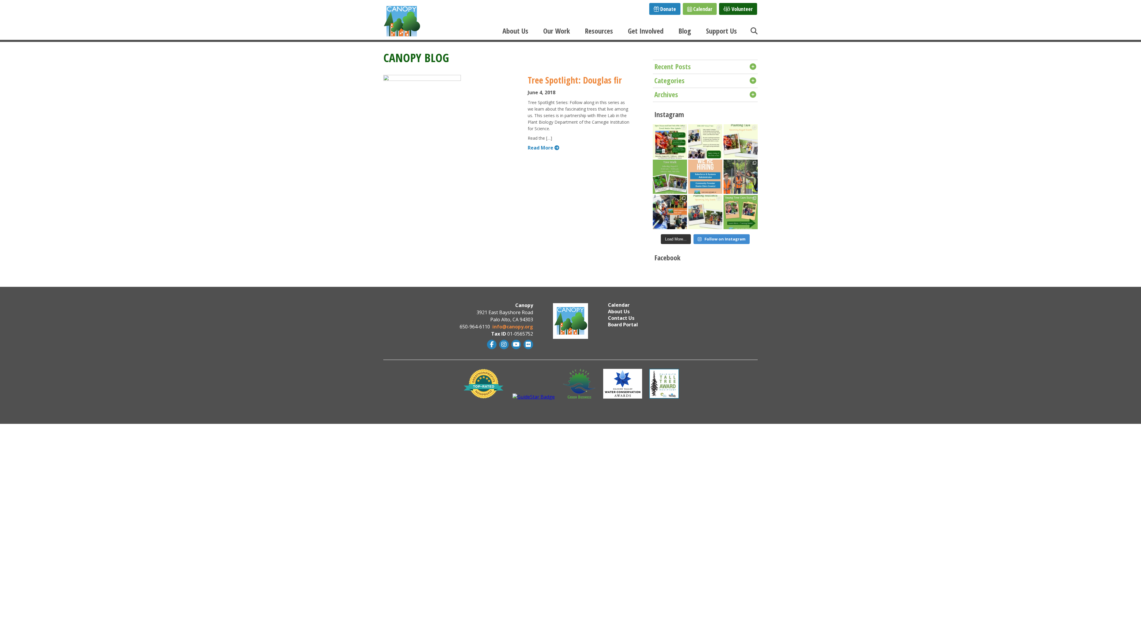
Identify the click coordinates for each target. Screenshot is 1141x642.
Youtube (515, 344)
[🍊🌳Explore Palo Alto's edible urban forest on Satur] (670, 177)
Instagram (503, 344)
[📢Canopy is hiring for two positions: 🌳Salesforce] (705, 177)
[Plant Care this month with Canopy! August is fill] (741, 141)
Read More (541, 147)
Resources (599, 31)
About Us (515, 31)
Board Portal (623, 324)
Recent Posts (672, 66)
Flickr (527, 344)
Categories (669, 80)
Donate (667, 8)
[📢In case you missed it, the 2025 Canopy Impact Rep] (670, 212)
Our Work (556, 31)
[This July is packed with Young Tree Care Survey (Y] (705, 212)
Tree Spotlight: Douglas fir (575, 80)
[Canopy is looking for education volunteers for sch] (705, 141)
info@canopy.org (512, 326)
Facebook (491, 344)
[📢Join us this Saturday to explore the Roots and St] (670, 141)
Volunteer (741, 8)
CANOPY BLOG (416, 57)
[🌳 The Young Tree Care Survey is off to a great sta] (741, 177)
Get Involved (646, 31)
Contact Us (621, 318)
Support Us (721, 31)
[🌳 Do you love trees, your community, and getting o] (741, 212)
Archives (666, 94)
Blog (684, 31)
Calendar (702, 8)
